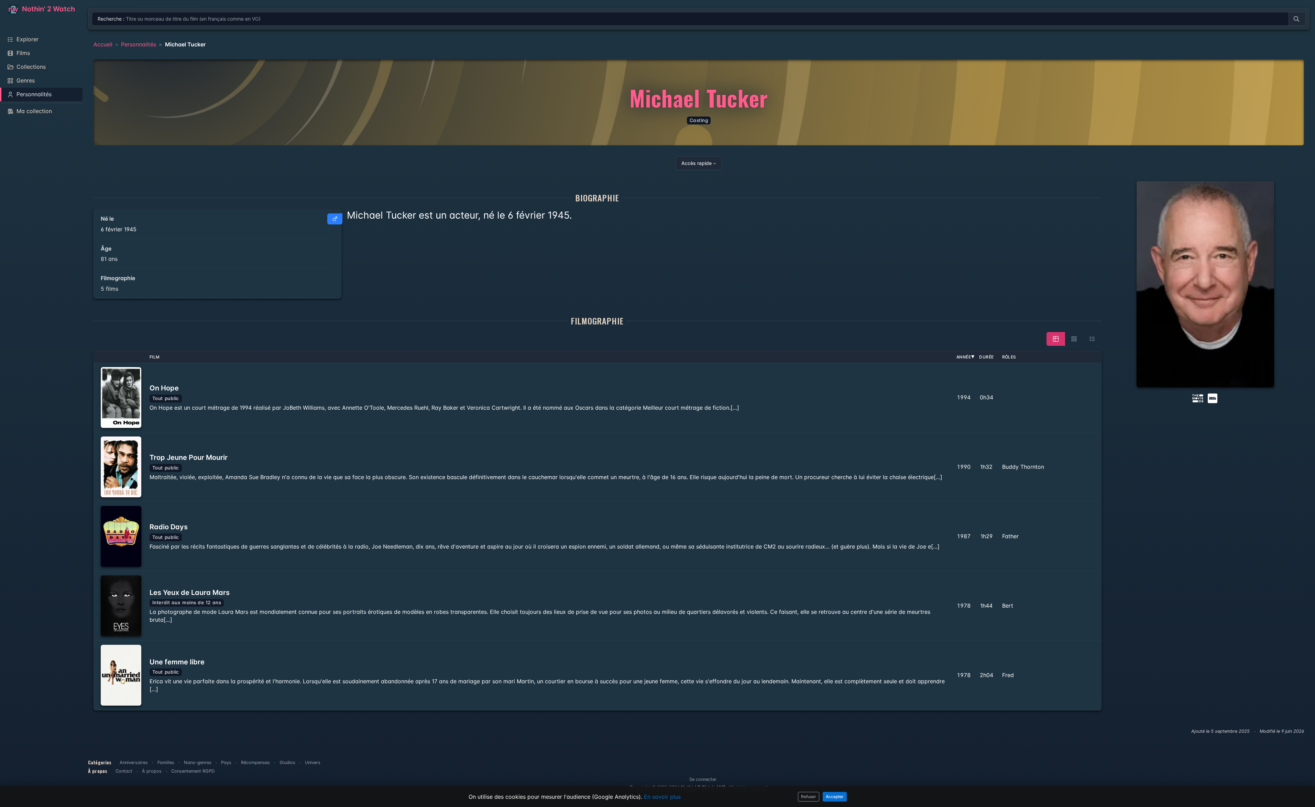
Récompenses (255, 762)
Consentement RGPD (193, 771)
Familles (165, 762)
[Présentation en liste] (1092, 339)
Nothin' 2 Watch (47, 9)
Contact (124, 771)
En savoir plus (662, 796)
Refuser (808, 796)
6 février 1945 (118, 229)
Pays (226, 762)
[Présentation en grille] (1074, 339)
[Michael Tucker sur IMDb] (1213, 397)
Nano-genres (197, 762)
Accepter (835, 796)
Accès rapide (696, 163)
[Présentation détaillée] (1055, 339)
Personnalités (138, 44)
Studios (287, 762)
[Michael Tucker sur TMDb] (1197, 397)
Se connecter (702, 779)
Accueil (103, 44)
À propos (152, 771)
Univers (312, 762)
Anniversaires (134, 762)
